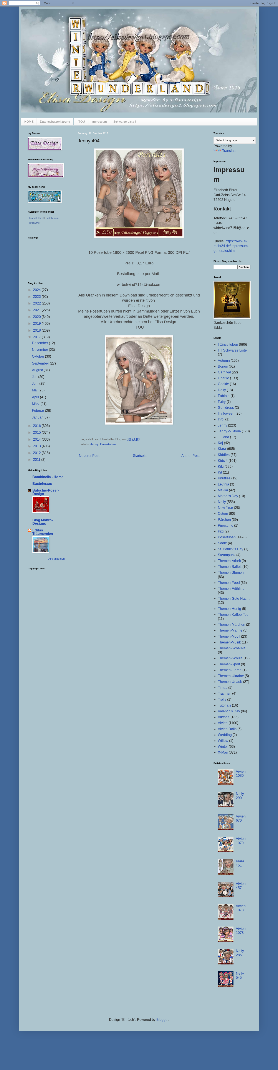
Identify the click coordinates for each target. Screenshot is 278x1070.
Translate (229, 151)
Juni (35, 383)
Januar (37, 417)
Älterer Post (190, 456)
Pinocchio (225, 525)
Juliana (223, 437)
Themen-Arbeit (229, 561)
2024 (37, 290)
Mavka (223, 490)
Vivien (223, 723)
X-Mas (223, 752)
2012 (37, 453)
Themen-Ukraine (231, 676)
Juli (35, 377)
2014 (37, 439)
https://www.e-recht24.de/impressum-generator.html (231, 246)
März (36, 404)
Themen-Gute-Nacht (233, 598)
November (40, 350)
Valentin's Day (229, 711)
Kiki (221, 466)
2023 (37, 296)
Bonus (223, 366)
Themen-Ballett (230, 566)
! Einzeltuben (228, 344)
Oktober (38, 356)
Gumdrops (226, 407)
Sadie (222, 543)
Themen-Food (229, 583)
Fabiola (224, 396)
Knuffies (224, 478)
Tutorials (224, 705)
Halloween (226, 413)
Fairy (222, 402)
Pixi (221, 531)
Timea (222, 687)
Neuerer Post (89, 456)
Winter (223, 746)
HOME (28, 121)
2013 (37, 446)
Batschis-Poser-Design (45, 492)
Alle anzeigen (56, 558)
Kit (220, 472)
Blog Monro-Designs (42, 521)
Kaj (220, 443)
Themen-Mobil (229, 636)
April (36, 397)
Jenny (94, 444)
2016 (37, 426)
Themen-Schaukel (232, 648)
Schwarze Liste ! (124, 121)
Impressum (99, 121)
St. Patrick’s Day (230, 549)
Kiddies (224, 455)
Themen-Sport (229, 664)
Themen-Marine (230, 630)
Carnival (224, 372)
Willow (223, 741)
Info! (221, 419)
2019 (37, 323)
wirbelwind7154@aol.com (139, 284)
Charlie (223, 378)
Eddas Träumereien (42, 532)
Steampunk (226, 555)
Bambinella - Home (47, 477)
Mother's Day (228, 496)
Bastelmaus (42, 483)
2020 (37, 317)
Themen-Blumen (231, 572)
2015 (37, 432)
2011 (37, 459)
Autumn (224, 360)
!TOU (139, 327)
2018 (37, 330)
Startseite (140, 456)
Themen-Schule (230, 658)
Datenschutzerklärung (55, 121)
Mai (35, 390)
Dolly (222, 390)
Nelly (222, 502)
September (41, 363)
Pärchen (224, 519)
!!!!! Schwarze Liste (232, 350)
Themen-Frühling (231, 588)
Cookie (223, 384)
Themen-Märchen (231, 624)
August (38, 370)
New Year (225, 508)
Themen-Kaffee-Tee (233, 614)
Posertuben (108, 444)
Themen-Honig (229, 609)
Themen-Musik (229, 642)
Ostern (223, 513)
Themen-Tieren (230, 670)
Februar (38, 410)
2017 (37, 337)
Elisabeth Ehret (36, 218)
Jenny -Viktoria (229, 431)
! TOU (81, 121)
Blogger (162, 1019)
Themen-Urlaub (230, 682)
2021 (37, 310)
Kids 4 (223, 461)
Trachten (224, 693)
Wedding (225, 735)
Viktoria (224, 717)
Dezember (40, 343)
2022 (37, 303)
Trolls (222, 699)
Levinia (223, 484)
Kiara (222, 449)
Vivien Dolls (227, 729)
